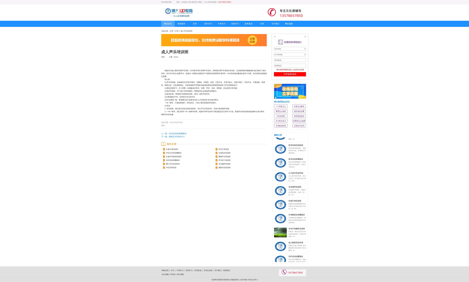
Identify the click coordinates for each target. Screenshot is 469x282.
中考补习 (222, 24)
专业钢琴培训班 (294, 180)
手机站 (172, 274)
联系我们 (226, 270)
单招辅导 (181, 24)
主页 (171, 31)
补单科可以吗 (299, 126)
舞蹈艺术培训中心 (177, 137)
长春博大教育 (216, 280)
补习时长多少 (281, 121)
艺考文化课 (208, 270)
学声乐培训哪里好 (295, 250)
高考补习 (235, 24)
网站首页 (168, 24)
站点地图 (165, 274)
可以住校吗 (281, 116)
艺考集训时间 (281, 126)
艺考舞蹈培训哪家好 (296, 208)
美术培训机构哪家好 (178, 134)
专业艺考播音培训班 (296, 222)
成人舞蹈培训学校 (295, 236)
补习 (172, 270)
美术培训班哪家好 (295, 153)
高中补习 (208, 24)
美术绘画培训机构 (295, 139)
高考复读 (248, 24)
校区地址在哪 (299, 111)
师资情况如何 (299, 116)
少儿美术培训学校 (295, 167)
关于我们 (275, 24)
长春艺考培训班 (294, 194)
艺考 (195, 24)
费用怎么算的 (281, 111)
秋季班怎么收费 (299, 121)
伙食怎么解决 (299, 106)
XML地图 (180, 274)
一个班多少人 (281, 106)
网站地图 (289, 24)
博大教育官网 (166, 2)
